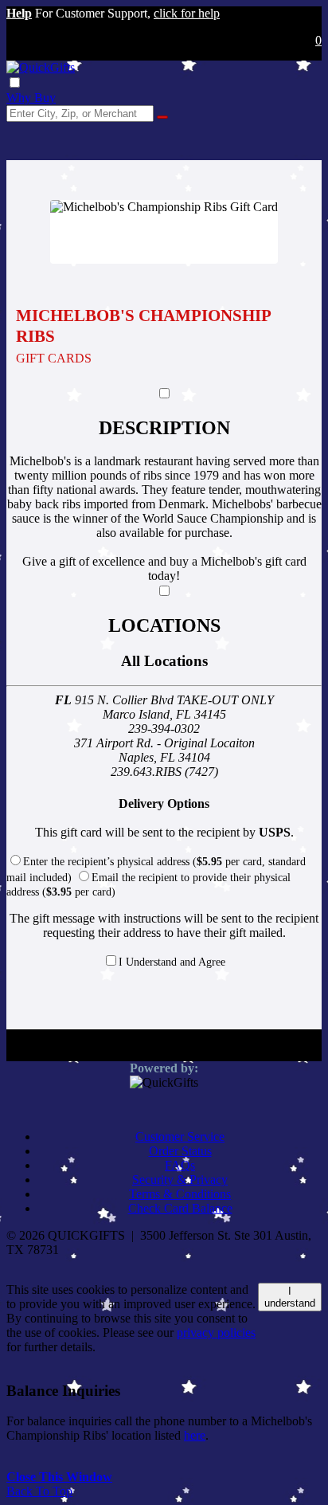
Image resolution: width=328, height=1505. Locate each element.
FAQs (180, 1165)
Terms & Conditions (180, 1194)
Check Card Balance (180, 1208)
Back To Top (39, 1491)
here (194, 1435)
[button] (19, 13)
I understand (289, 1297)
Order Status (180, 1151)
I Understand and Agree (172, 962)
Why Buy (31, 97)
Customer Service (180, 1136)
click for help (187, 13)
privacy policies (216, 1332)
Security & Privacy (180, 1179)
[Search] (162, 117)
